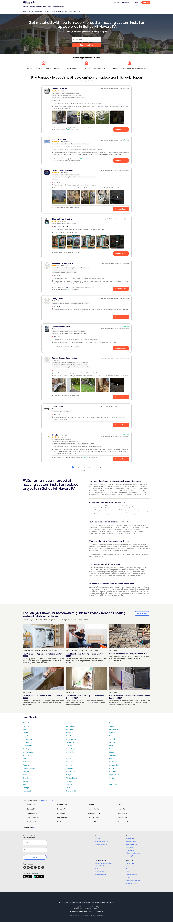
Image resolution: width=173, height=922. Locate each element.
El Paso (111, 752)
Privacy (76, 907)
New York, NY (123, 813)
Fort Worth (113, 755)
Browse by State (45, 800)
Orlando (26, 778)
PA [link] (29, 11)
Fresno (25, 733)
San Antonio (113, 762)
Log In (136, 2)
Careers (128, 869)
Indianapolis (27, 791)
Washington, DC (124, 822)
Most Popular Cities (30, 800)
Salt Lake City (114, 765)
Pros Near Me (130, 850)
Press (128, 872)
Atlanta (25, 784)
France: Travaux (63, 902)
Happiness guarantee (133, 880)
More (49, 6)
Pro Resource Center (101, 869)
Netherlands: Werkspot (98, 902)
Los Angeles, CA (93, 809)
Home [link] (24, 11)
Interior (25, 6)
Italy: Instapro (86, 902)
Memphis (112, 739)
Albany (68, 759)
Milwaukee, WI (32, 813)
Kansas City (70, 749)
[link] (86, 93)
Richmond (112, 772)
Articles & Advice (58, 6)
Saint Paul (69, 746)
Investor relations (131, 874)
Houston (112, 759)
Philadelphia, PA (33, 818)
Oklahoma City (71, 791)
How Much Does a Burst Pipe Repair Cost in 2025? (84, 655)
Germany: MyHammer (76, 902)
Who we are (130, 866)
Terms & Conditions (97, 911)
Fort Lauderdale (29, 768)
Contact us (129, 877)
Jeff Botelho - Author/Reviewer (77, 650)
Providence (113, 736)
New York (69, 762)
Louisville (69, 723)
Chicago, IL (92, 805)
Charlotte (69, 768)
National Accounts (100, 874)
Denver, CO (31, 809)
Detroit (68, 736)
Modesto (26, 742)
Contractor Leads (100, 872)
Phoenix (26, 726)
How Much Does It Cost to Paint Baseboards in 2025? (42, 697)
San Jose (26, 755)
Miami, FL (121, 809)
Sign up (34, 857)
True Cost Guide (131, 841)
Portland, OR (62, 818)
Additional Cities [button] (28, 827)
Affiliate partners (131, 883)
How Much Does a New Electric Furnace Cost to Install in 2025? (129, 697)
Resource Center (131, 844)
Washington (27, 765)
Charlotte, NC (62, 805)
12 (100, 467)
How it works (130, 863)
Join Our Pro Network (101, 866)
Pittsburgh (112, 733)
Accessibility (95, 907)
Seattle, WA (92, 822)
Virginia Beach (114, 775)
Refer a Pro (129, 847)
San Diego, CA (32, 822)
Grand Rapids (71, 739)
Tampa (25, 781)
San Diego (26, 749)
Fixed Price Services (101, 844)
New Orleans (70, 726)
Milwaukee (113, 784)
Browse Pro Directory (101, 841)
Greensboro (70, 772)
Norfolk (111, 768)
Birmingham (27, 723)
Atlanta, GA (31, 805)
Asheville (69, 765)
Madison (112, 781)
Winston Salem (71, 778)
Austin (111, 746)
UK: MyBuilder (110, 902)
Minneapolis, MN (63, 813)
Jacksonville (27, 772)
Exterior (32, 6)
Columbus (69, 788)
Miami (25, 775)
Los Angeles (27, 739)
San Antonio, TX (123, 818)
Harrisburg (113, 726)
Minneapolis (70, 742)
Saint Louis (70, 752)
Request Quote (120, 129)
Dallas (111, 749)
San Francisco (28, 752)
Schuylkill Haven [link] (37, 11)
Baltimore (69, 729)
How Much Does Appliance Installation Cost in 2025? (42, 655)
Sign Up (146, 2)
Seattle (111, 778)
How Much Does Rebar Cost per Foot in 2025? (128, 654)
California (81, 907)
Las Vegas (69, 755)
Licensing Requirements (133, 856)
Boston (68, 733)
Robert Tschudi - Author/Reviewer (35, 650)
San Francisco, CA (64, 822)
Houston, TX (61, 809)
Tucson (25, 729)
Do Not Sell (88, 907)
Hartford (26, 762)
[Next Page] (106, 467)
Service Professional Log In (103, 863)
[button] (59, 117)
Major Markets (30, 717)
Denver (25, 759)
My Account (130, 838)
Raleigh (68, 775)
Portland (112, 723)
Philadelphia (113, 729)
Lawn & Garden (41, 6)
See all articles (142, 613)
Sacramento (27, 746)
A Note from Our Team (133, 853)
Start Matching (86, 45)
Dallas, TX (121, 805)
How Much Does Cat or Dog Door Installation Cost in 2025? (85, 697)
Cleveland (69, 784)
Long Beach (27, 736)
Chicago (26, 788)
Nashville (112, 742)
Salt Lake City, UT (94, 818)
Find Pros (97, 838)
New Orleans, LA (94, 813)
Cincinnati (69, 781)
